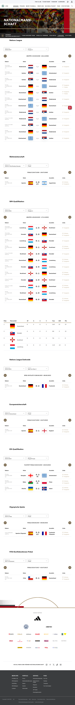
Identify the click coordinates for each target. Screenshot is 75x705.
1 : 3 (37, 228)
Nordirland (20, 340)
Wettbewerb (7, 48)
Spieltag (29, 48)
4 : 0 (37, 260)
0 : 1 (37, 241)
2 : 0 (37, 234)
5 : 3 (37, 533)
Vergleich (66, 66)
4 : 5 (37, 482)
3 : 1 (37, 247)
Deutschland (20, 326)
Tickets (66, 87)
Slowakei (19, 333)
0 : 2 (37, 286)
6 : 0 (37, 299)
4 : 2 (37, 475)
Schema (66, 182)
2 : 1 (37, 431)
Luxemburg (20, 347)
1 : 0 (37, 183)
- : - (37, 67)
